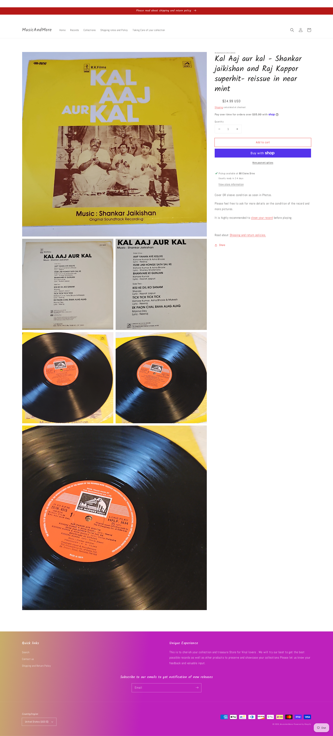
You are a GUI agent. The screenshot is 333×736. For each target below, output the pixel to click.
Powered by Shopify (302, 724)
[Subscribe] (197, 687)
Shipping (219, 107)
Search (25, 652)
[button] (292, 30)
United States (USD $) (36, 721)
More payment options (262, 162)
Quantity (219, 121)
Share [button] (222, 245)
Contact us (28, 659)
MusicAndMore (286, 724)
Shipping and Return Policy (36, 665)
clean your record (262, 218)
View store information (231, 184)
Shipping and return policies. (248, 235)
